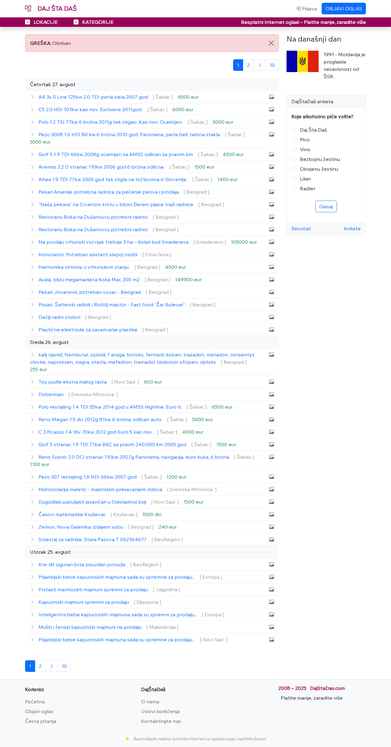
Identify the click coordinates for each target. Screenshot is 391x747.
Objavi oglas (39, 711)
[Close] (271, 43)
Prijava (309, 8)
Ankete (352, 228)
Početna (35, 701)
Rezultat (301, 228)
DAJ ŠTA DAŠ (56, 8)
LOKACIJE (45, 22)
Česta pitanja (40, 721)
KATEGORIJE (97, 22)
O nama (150, 701)
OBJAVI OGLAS (344, 8)
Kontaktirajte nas (161, 721)
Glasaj (326, 206)
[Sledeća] (259, 65)
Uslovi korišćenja (160, 711)
